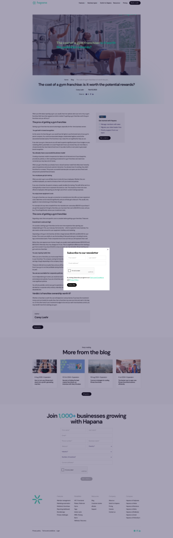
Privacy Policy (74, 280)
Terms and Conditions (97, 278)
